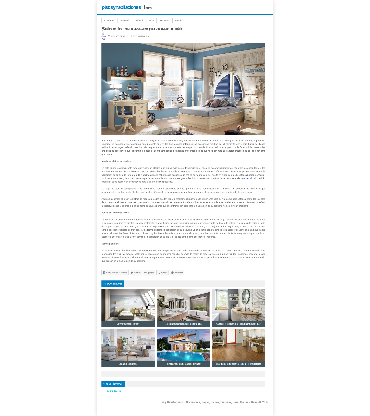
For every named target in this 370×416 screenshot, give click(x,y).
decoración (125, 20)
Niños (151, 20)
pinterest (179, 273)
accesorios (109, 20)
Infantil (139, 20)
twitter (137, 273)
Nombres (164, 20)
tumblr (164, 273)
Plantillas (179, 20)
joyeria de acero (114, 391)
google (151, 273)
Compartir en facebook (116, 273)
